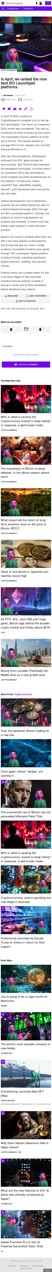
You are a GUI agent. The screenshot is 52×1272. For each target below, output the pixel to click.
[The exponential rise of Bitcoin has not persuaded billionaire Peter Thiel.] (26, 794)
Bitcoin (6, 309)
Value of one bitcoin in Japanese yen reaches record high (24, 574)
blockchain (19, 309)
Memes (4, 1006)
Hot (3, 782)
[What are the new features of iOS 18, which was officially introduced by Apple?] (26, 1173)
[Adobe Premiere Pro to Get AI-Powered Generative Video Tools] (26, 1224)
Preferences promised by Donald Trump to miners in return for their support (23, 942)
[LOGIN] (40, 3)
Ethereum (33, 309)
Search (44, 14)
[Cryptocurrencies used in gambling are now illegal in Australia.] (26, 879)
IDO (43, 309)
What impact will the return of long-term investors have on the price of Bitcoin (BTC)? (23, 524)
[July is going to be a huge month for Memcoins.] (26, 979)
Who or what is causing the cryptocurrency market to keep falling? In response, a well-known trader (26, 421)
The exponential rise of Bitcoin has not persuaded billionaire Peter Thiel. (26, 814)
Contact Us (24, 1266)
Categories (13, 8)
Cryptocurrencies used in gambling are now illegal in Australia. (26, 900)
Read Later (13, 296)
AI (2, 1251)
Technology (6, 1053)
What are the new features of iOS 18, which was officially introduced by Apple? (25, 1194)
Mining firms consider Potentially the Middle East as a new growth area (24, 673)
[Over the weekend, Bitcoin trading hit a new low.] (26, 712)
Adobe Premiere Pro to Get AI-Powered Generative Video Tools (22, 1244)
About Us (12, 1266)
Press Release (8, 1101)
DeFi (19, 1152)
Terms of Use (26, 1268)
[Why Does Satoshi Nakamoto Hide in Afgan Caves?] (26, 1125)
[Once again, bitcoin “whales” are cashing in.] (26, 753)
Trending (3, 908)
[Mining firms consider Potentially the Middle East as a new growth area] (26, 653)
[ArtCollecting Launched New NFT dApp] (26, 1074)
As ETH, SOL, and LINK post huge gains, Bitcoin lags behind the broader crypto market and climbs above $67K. (26, 623)
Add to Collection (27, 301)
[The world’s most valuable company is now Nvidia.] (26, 1026)
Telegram (28, 8)
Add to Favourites (38, 296)
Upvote (11, 329)
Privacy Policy (38, 1266)
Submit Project (48, 3)
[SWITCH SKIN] (36, 3)
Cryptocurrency (9, 430)
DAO (3, 632)
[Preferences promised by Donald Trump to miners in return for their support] (26, 920)
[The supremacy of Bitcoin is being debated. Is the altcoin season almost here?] (26, 451)
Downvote (40, 329)
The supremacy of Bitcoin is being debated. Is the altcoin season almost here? (25, 472)
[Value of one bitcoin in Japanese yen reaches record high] (26, 554)
